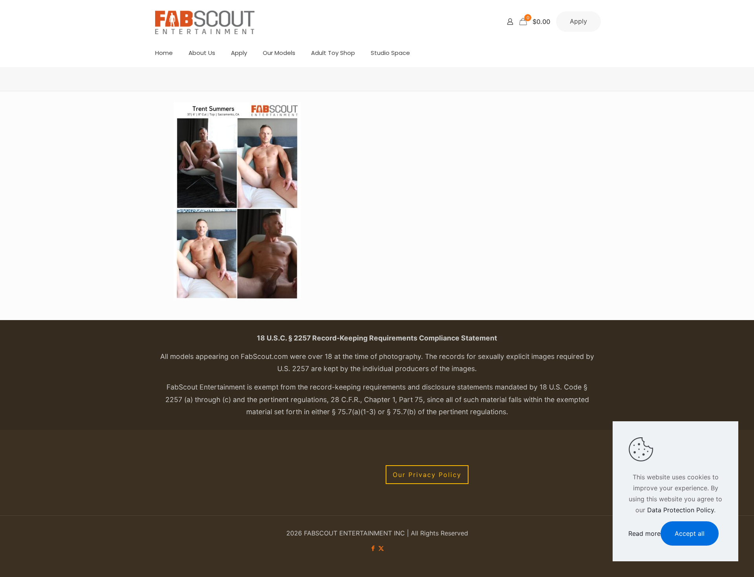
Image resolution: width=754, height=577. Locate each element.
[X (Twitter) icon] (381, 548)
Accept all (690, 533)
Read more (644, 533)
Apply (578, 21)
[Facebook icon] (373, 548)
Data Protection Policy (680, 510)
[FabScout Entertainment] (205, 21)
